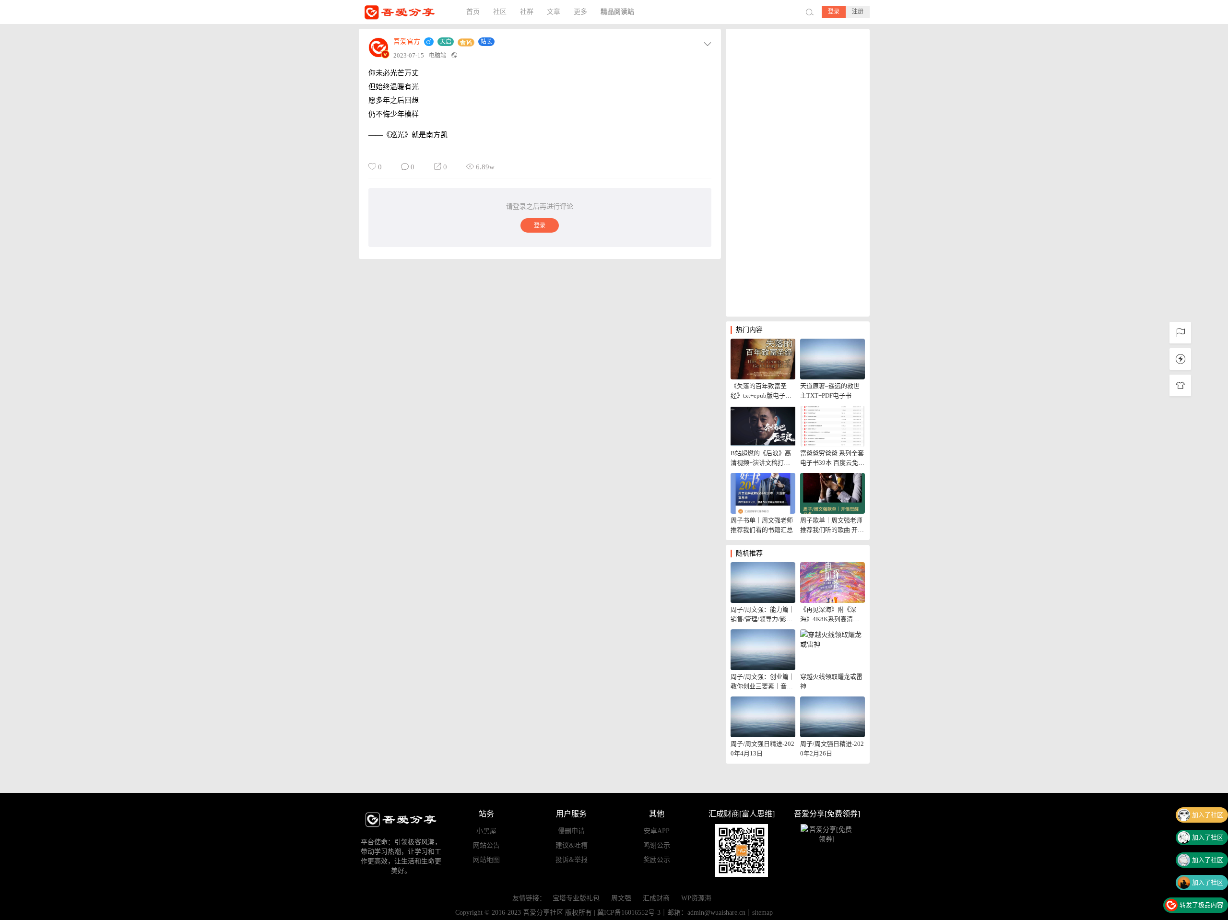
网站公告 (486, 845)
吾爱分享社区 (407, 12)
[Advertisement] (798, 173)
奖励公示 (656, 859)
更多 (580, 11)
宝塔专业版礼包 (576, 898)
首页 (473, 11)
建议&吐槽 (571, 845)
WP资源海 (696, 898)
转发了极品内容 (1201, 904)
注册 (857, 11)
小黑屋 (486, 831)
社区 (500, 11)
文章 (553, 11)
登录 (833, 11)
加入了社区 (1207, 814)
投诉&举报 (571, 859)
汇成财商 (656, 898)
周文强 (621, 898)
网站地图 (486, 859)
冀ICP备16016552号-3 (629, 912)
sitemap (762, 912)
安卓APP (657, 831)
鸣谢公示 (656, 845)
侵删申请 (571, 831)
